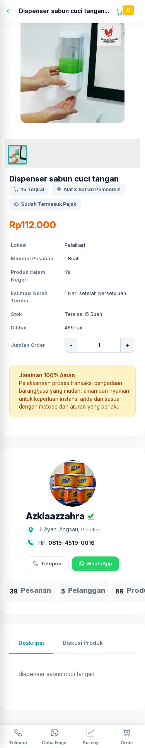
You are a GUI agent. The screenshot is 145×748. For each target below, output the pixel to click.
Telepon (51, 563)
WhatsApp (99, 563)
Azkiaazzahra (55, 516)
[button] (17, 155)
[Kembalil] (12, 11)
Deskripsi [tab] (31, 643)
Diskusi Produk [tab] (83, 643)
